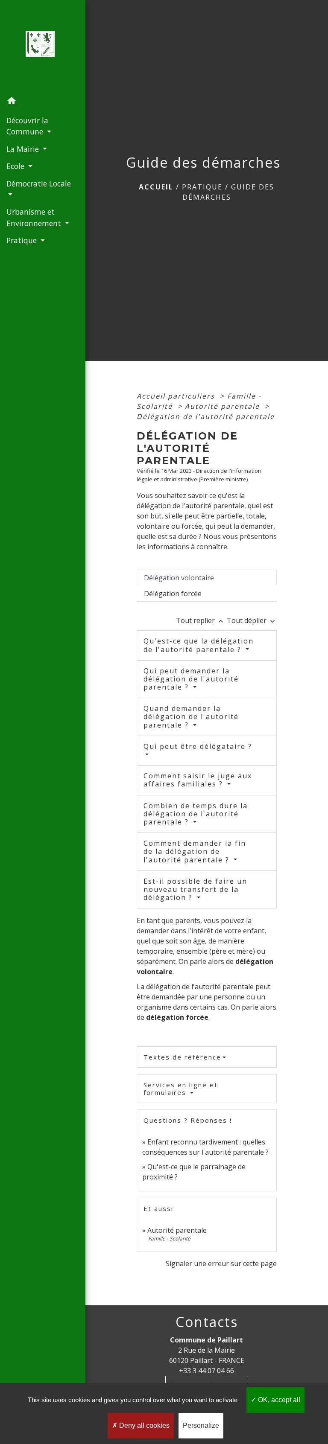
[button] (42, 102)
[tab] (207, 578)
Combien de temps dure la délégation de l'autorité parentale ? (196, 814)
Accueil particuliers (177, 396)
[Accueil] (43, 46)
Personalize (201, 1425)
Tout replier (200, 620)
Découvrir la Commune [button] (27, 126)
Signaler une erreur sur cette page (221, 1263)
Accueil (156, 187)
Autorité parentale (223, 406)
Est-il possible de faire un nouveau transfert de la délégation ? (195, 889)
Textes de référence (182, 1057)
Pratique (202, 187)
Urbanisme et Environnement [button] (34, 217)
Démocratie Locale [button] (38, 183)
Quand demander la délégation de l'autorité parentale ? (191, 716)
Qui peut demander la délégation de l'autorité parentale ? (191, 679)
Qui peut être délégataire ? (198, 746)
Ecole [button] (16, 166)
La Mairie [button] (23, 149)
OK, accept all (278, 1399)
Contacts (207, 1322)
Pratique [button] (22, 240)
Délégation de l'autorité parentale (206, 416)
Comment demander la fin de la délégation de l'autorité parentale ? (195, 851)
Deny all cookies (143, 1425)
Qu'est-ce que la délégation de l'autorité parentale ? (199, 645)
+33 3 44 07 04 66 (206, 1370)
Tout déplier (252, 620)
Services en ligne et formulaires (181, 1088)
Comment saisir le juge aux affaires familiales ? (198, 780)
